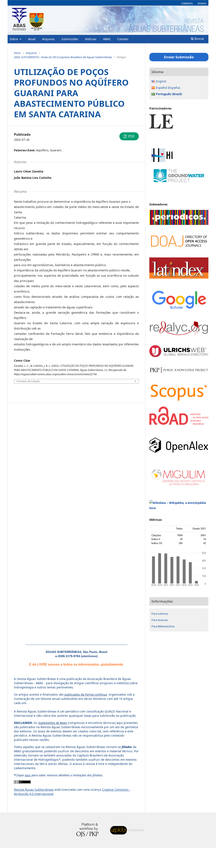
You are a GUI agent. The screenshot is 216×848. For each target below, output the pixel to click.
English (161, 81)
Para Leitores (159, 613)
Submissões (69, 39)
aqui (28, 775)
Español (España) (168, 88)
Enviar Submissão (179, 57)
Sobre (14, 39)
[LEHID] (178, 144)
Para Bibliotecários (163, 626)
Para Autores (159, 620)
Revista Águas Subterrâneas (34, 790)
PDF (131, 136)
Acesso (202, 3)
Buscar (199, 39)
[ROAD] (178, 424)
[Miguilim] (178, 486)
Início (17, 53)
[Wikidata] (178, 508)
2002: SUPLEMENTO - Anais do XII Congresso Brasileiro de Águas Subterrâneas (63, 57)
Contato (122, 39)
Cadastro (187, 3)
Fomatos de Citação (28, 381)
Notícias (90, 39)
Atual (31, 39)
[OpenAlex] (178, 452)
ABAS (107, 39)
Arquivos (48, 39)
